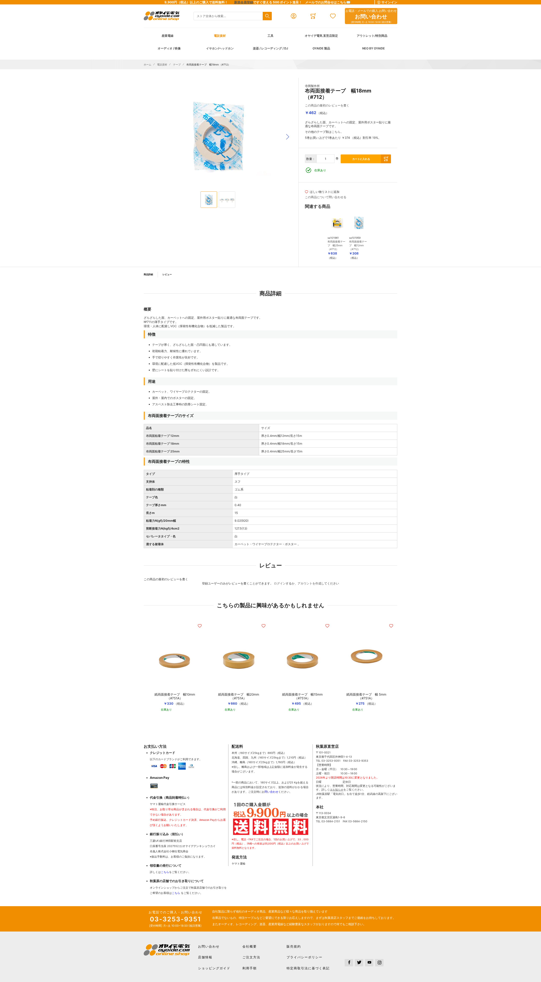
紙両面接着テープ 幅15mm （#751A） (302, 696)
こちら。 (337, 131)
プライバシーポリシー (304, 957)
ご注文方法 (251, 957)
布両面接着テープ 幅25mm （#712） (336, 245)
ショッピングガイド (214, 968)
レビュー (167, 274)
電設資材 (220, 35)
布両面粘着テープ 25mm (163, 451)
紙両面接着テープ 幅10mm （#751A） (174, 696)
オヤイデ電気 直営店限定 (321, 35)
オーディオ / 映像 (169, 48)
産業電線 (168, 35)
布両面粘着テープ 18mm (162, 443)
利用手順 (249, 968)
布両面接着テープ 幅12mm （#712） (358, 245)
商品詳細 (148, 274)
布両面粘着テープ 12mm (162, 435)
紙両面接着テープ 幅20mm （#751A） (238, 696)
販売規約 (294, 946)
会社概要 (249, 946)
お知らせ (337, 789)
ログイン (280, 583)
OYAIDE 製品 (321, 48)
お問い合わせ (209, 946)
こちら (165, 872)
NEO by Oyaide (373, 48)
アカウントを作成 (309, 583)
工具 (270, 35)
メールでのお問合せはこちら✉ (327, 2)
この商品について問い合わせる (325, 197)
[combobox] (233, 16)
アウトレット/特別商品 (372, 35)
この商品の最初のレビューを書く (327, 105)
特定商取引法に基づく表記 (308, 968)
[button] (287, 137)
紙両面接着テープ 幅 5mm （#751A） (366, 696)
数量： (310, 159)
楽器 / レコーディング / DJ (270, 48)
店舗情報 (205, 957)
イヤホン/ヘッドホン (220, 48)
